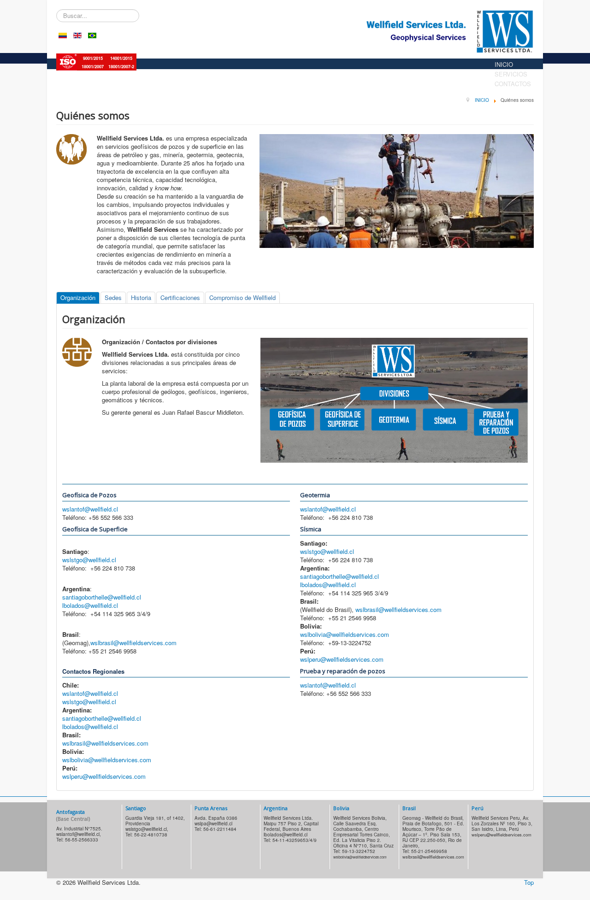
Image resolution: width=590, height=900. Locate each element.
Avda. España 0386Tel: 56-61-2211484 (216, 823)
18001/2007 (93, 67)
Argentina (276, 808)
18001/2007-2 (121, 67)
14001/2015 (121, 58)
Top (529, 882)
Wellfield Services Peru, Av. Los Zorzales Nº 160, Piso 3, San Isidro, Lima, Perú (502, 826)
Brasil (409, 808)
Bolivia (341, 808)
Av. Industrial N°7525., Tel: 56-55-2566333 (79, 834)
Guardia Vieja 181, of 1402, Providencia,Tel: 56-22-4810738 (155, 826)
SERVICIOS (511, 74)
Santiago (135, 808)
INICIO (504, 64)
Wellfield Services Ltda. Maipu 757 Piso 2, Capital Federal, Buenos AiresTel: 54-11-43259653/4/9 (291, 829)
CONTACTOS (513, 83)
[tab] (78, 298)
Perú (478, 808)
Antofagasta (73, 815)
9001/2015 (93, 58)
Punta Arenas (211, 808)
